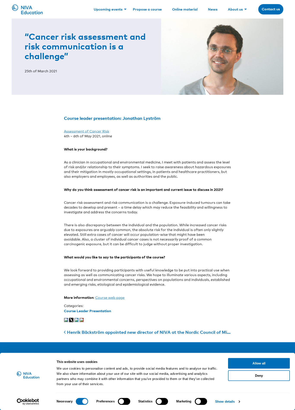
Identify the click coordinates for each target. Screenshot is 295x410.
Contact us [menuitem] (271, 9)
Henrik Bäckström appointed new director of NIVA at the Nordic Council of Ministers (154, 332)
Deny (259, 375)
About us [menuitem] (235, 9)
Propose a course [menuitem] (147, 9)
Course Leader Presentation (87, 311)
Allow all (258, 363)
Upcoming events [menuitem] (108, 9)
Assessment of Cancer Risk (86, 131)
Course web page (110, 298)
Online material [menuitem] (185, 9)
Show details (225, 401)
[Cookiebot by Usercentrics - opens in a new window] (28, 401)
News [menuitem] (212, 9)
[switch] (124, 401)
